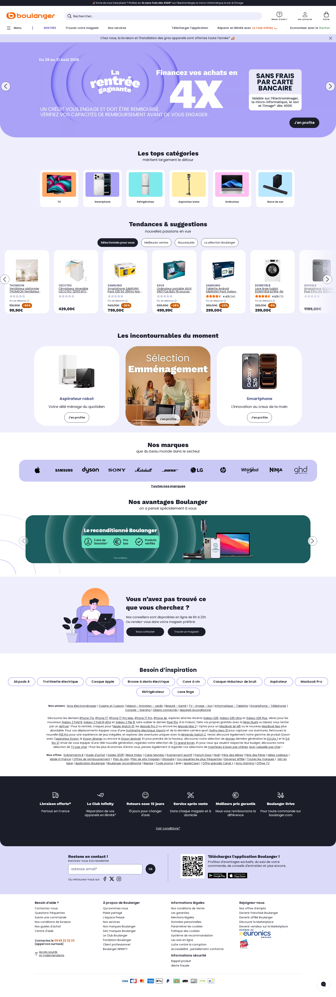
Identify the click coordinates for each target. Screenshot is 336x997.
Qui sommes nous (115, 908)
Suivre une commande (50, 917)
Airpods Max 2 (187, 726)
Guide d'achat (95, 755)
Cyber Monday (154, 755)
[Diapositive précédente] (5, 86)
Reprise (148, 763)
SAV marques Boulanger (119, 931)
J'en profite (304, 122)
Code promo (164, 763)
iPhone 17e (87, 718)
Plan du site (121, 759)
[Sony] (117, 470)
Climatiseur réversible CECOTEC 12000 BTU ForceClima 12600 (73, 291)
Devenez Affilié (234, 759)
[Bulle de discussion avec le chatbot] (323, 984)
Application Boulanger (90, 763)
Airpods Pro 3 (149, 726)
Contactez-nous (46, 908)
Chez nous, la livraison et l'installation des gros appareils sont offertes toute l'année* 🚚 (167, 38)
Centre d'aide (44, 931)
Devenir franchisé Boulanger (258, 913)
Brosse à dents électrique (148, 681)
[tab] (117, 242)
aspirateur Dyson (67, 739)
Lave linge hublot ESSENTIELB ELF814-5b (269, 290)
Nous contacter (145, 631)
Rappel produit (181, 961)
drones (230, 739)
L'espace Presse (114, 917)
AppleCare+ (192, 763)
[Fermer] (330, 38)
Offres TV (263, 763)
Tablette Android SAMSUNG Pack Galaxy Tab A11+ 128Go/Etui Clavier (221, 293)
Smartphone (102, 201)
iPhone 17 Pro (143, 718)
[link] (76, 386)
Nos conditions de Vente (188, 908)
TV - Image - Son (201, 706)
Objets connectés (165, 710)
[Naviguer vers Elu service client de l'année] (270, 944)
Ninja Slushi (250, 722)
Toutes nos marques (168, 486)
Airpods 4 (21, 681)
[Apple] (37, 470)
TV (59, 201)
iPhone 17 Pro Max (121, 718)
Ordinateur (232, 201)
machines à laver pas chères (228, 747)
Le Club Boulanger (115, 935)
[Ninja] (276, 470)
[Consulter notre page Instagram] (119, 880)
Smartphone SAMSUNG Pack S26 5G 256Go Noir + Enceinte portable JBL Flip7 (125, 293)
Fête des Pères (255, 755)
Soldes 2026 (115, 755)
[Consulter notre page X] (111, 880)
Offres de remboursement (91, 759)
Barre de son (275, 201)
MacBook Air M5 (230, 726)
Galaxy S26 (210, 718)
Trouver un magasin (186, 631)
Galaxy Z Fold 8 (72, 722)
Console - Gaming (138, 710)
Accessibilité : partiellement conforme (197, 949)
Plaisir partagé (112, 913)
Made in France (60, 759)
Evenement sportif (179, 755)
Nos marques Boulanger (119, 926)
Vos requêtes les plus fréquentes (199, 759)
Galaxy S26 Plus (256, 718)
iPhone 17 (101, 718)
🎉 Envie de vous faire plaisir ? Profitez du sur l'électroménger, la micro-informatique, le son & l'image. (168, 3)
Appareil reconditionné (195, 710)
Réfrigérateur (145, 201)
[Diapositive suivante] (330, 86)
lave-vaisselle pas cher (265, 747)
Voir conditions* (168, 828)
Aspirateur (278, 681)
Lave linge (186, 692)
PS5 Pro (64, 735)
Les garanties (180, 913)
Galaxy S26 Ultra (231, 718)
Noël (217, 755)
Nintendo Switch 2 (193, 735)
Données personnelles (186, 922)
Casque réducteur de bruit (235, 681)
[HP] (223, 470)
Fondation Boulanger (117, 940)
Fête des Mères (232, 755)
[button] (23, 541)
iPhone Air (160, 718)
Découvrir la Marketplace (256, 922)
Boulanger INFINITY (115, 949)
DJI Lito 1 (272, 739)
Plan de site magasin (145, 759)
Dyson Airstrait (131, 739)
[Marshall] (143, 470)
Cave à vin (191, 681)
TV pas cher (79, 747)
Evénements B (73, 755)
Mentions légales (182, 917)
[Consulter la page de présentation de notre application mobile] (217, 875)
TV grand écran (184, 743)
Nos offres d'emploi (252, 908)
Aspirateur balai (188, 201)
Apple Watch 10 (123, 726)
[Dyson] (90, 470)
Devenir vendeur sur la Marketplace (263, 926)
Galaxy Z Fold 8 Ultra (97, 722)
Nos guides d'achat (48, 926)
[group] (168, 539)
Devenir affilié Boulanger (256, 917)
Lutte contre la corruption (189, 944)
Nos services (111, 922)
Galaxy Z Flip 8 (125, 722)
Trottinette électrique (60, 681)
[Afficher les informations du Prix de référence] (28, 301)
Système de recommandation (192, 935)
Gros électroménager (81, 706)
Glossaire (168, 759)
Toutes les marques (260, 759)
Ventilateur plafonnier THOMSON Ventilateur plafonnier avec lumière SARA (25, 293)
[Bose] (170, 470)
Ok (150, 869)
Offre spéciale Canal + (217, 763)
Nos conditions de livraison (53, 922)
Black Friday (134, 755)
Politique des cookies (185, 931)
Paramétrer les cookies (187, 926)
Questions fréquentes (50, 913)
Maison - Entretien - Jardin (145, 706)
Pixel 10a (172, 722)
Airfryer (64, 726)
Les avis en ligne (182, 940)
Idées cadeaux (278, 755)
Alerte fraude (180, 966)
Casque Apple (102, 681)
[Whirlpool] (249, 470)
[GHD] (300, 470)
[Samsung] (64, 470)
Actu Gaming (245, 763)
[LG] (196, 470)
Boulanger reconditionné (124, 763)
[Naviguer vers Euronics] (270, 933)
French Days (203, 755)
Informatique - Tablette (231, 706)
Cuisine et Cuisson (111, 706)
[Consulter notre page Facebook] (104, 880)
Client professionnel (116, 944)
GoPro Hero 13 (218, 730)
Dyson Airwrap (92, 739)
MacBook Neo (271, 726)
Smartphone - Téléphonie (268, 706)
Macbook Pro (311, 681)
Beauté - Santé (175, 706)
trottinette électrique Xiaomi (145, 730)
